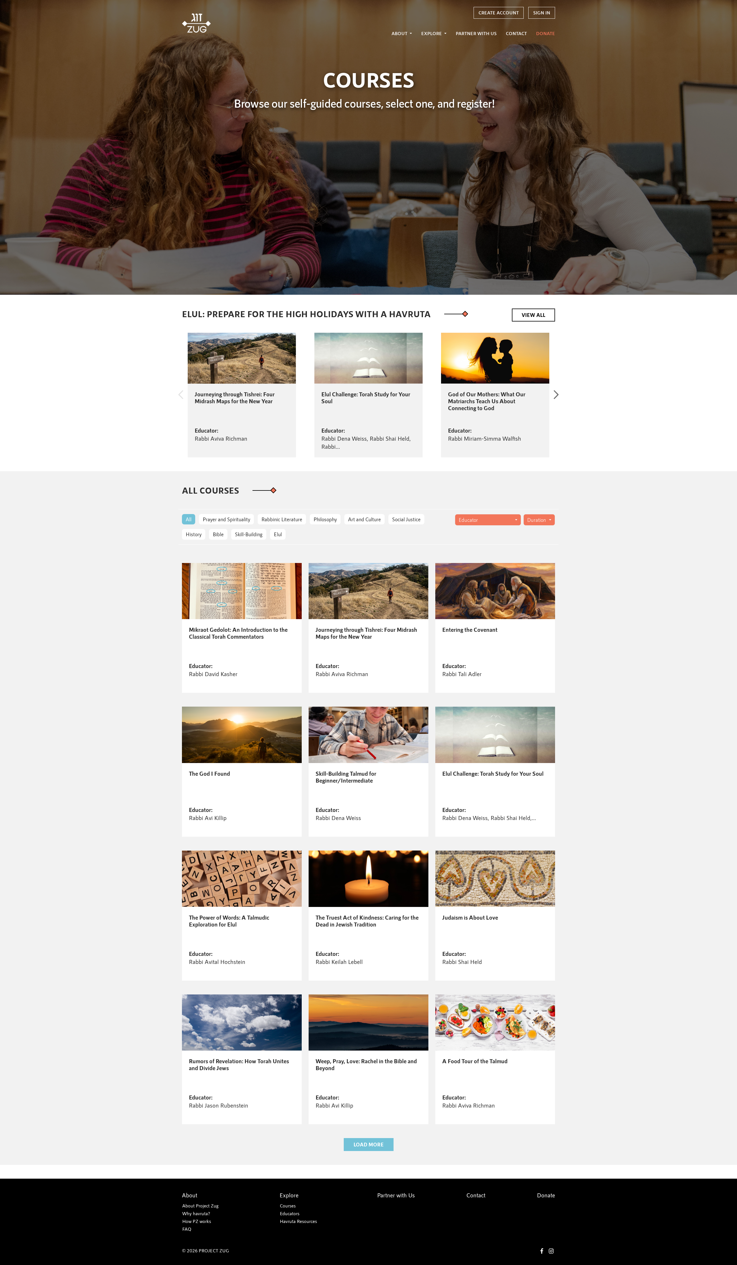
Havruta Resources (298, 1221)
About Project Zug (200, 1205)
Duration (536, 520)
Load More (369, 1144)
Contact (516, 33)
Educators (289, 1213)
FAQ (186, 1229)
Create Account (498, 12)
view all (533, 315)
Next (556, 395)
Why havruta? (196, 1213)
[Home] (196, 23)
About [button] (400, 33)
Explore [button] (432, 33)
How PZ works (196, 1221)
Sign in (541, 12)
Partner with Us (476, 33)
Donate (545, 33)
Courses (288, 1205)
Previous (180, 395)
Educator (468, 520)
